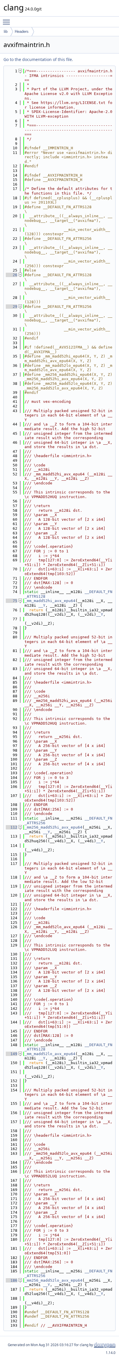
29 (11, 306)
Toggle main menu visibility (7, 22)
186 (11, 1280)
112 (11, 827)
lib (6, 31)
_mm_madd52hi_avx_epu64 (50, 601)
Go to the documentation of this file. (38, 59)
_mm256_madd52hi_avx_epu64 (53, 827)
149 (11, 1054)
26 (11, 275)
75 (11, 601)
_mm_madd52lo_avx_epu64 (50, 1054)
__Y (41, 605)
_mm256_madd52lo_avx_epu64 (53, 1280)
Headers (22, 31)
